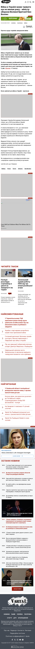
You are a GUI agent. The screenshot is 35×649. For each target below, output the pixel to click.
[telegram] (23, 640)
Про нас (7, 630)
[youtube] (20, 640)
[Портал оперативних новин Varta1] (6, 2)
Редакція (13, 630)
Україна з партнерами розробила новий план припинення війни (17, 331)
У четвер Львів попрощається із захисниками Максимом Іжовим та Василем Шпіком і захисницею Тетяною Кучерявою (19, 467)
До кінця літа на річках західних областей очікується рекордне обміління (18, 473)
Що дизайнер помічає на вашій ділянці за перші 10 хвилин (19, 496)
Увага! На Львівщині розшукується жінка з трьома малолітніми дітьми (18, 413)
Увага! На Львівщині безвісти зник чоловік (17, 419)
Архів (27, 636)
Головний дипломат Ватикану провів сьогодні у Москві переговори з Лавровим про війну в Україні (18, 338)
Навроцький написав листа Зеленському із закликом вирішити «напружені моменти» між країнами (18, 352)
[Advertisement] (16, 105)
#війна (3, 168)
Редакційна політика (17, 633)
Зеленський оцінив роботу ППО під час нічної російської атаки (25, 284)
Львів (13, 614)
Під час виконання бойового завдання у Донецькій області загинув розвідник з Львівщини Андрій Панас (17, 540)
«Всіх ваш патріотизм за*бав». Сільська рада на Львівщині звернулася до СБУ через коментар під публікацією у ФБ (19, 564)
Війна (25, 23)
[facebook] (12, 640)
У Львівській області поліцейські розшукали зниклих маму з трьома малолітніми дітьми (18, 390)
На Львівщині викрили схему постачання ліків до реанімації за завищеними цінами (19, 527)
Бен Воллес (28, 168)
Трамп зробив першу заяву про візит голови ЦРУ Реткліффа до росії (19, 514)
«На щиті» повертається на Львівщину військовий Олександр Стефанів (17, 558)
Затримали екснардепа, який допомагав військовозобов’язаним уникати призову (17, 552)
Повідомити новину (28, 2)
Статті (9, 618)
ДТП (15, 618)
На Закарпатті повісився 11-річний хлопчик (17, 407)
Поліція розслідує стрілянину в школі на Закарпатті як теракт (7, 285)
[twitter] (15, 640)
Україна (20, 614)
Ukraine (20, 168)
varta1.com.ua (27, 622)
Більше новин (17, 589)
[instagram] (17, 640)
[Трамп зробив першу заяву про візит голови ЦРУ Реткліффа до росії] (17, 508)
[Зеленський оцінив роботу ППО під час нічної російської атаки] (25, 273)
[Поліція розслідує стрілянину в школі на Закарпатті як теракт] (8, 273)
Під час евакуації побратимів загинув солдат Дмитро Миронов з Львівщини (18, 345)
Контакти (21, 630)
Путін (14, 168)
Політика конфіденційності (15, 636)
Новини (7, 614)
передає (7, 68)
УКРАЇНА (13, 23)
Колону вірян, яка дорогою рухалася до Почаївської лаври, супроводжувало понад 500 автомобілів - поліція (18, 399)
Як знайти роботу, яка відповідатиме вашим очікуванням (18, 485)
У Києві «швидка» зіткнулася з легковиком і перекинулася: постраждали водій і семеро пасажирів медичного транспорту (19, 521)
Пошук (30, 2)
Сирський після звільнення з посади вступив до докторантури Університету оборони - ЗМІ (19, 479)
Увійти (25, 2)
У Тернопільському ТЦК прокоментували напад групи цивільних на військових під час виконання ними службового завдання (17, 323)
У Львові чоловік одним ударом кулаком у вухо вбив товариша (19, 533)
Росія (9, 168)
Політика (20, 23)
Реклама (17, 19)
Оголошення (23, 618)
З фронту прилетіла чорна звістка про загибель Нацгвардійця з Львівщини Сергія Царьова (19, 490)
